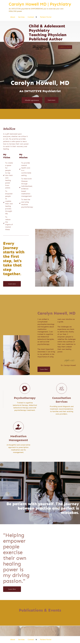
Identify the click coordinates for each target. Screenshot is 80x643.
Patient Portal (45, 17)
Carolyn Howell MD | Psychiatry (40, 4)
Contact (31, 17)
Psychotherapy (25, 398)
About (12, 17)
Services (21, 17)
